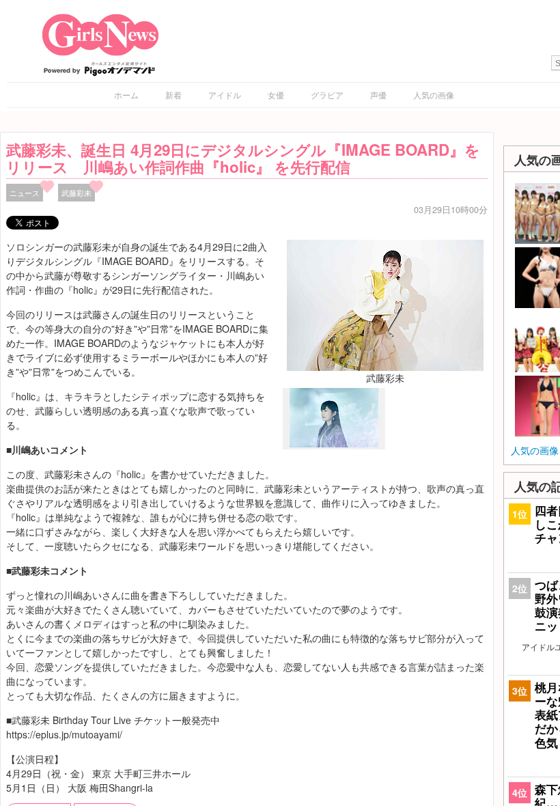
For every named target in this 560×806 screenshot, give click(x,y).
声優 (378, 94)
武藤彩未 (76, 192)
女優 (276, 94)
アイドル (224, 94)
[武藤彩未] (385, 304)
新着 (173, 94)
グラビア (327, 94)
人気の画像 (433, 94)
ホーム (126, 94)
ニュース (25, 192)
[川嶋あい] (334, 444)
